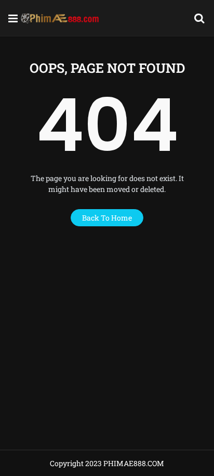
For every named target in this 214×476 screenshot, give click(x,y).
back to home (107, 218)
